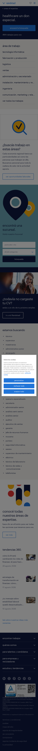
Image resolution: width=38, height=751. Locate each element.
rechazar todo (19, 386)
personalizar (19, 380)
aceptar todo (19, 391)
